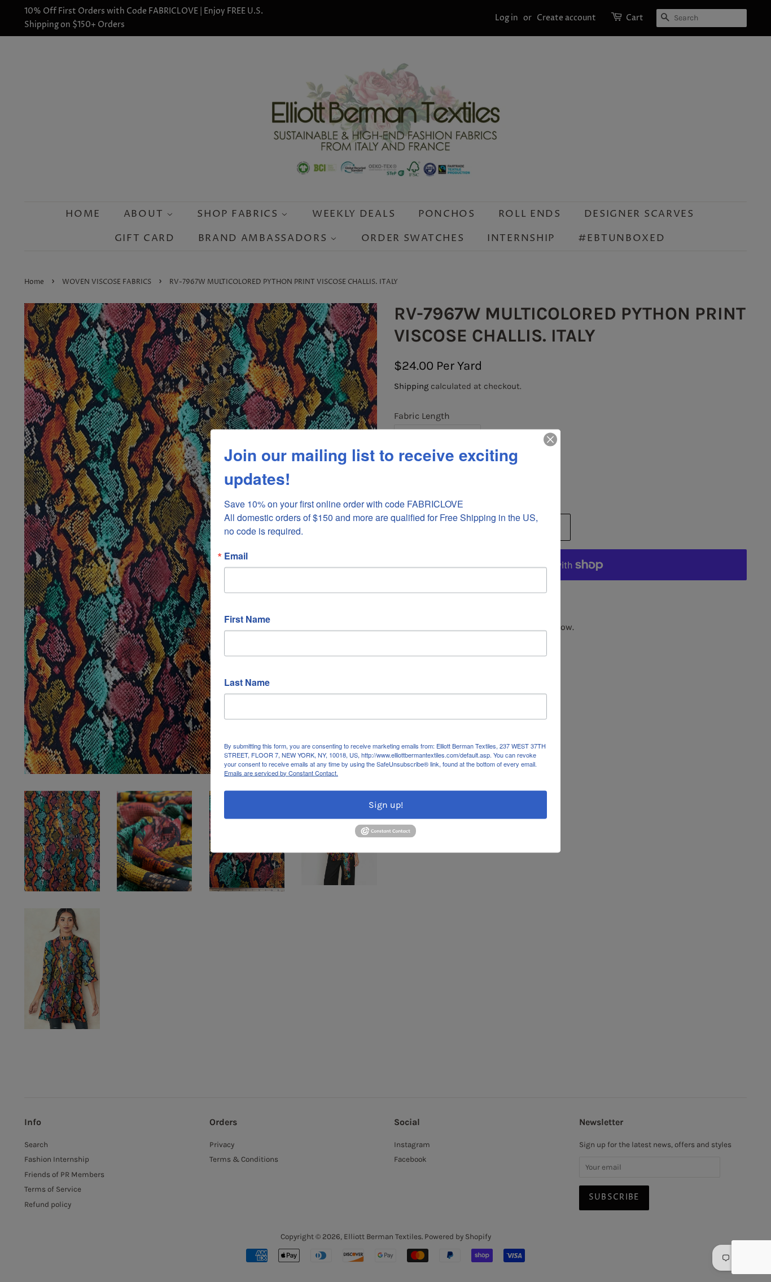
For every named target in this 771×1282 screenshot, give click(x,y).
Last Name (247, 681)
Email (236, 555)
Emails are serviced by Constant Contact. (281, 772)
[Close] (550, 439)
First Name (247, 618)
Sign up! (386, 804)
